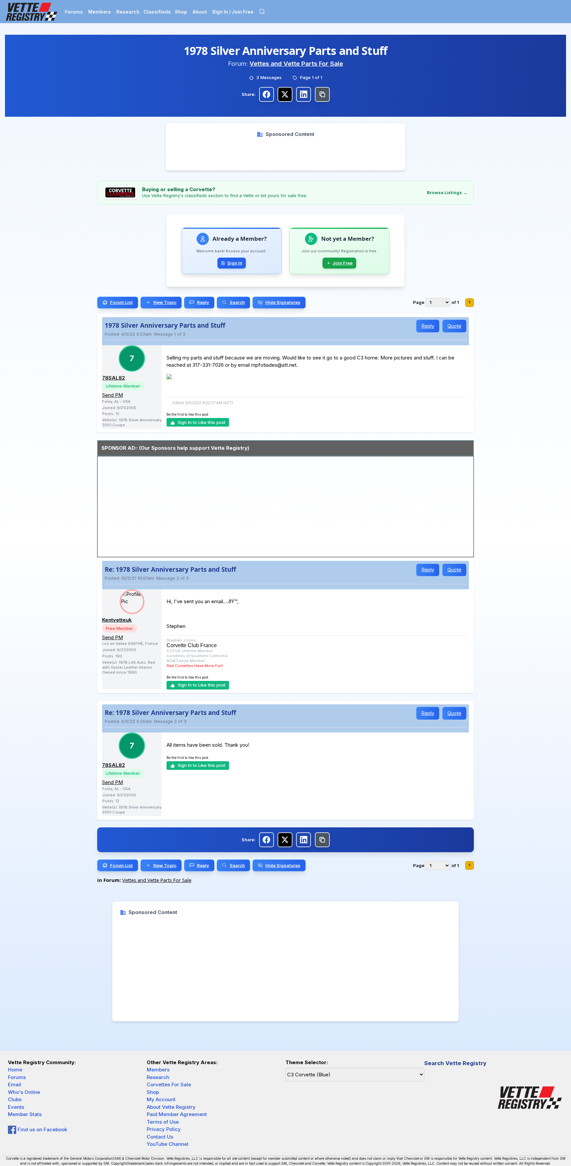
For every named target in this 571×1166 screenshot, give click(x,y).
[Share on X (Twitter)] (285, 94)
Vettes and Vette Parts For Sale (296, 63)
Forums (74, 12)
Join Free (342, 263)
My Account (161, 1099)
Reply (427, 326)
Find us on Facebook (41, 1129)
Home (15, 1069)
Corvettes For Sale (169, 1084)
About (199, 12)
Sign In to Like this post (201, 422)
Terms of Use (163, 1122)
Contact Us (160, 1137)
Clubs (14, 1099)
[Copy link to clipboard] (322, 94)
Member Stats (25, 1114)
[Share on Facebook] (266, 94)
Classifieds (157, 12)
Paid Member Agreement (177, 1114)
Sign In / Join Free (232, 12)
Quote (454, 326)
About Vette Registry (171, 1107)
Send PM (112, 395)
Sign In (234, 263)
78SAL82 (113, 378)
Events (16, 1107)
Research (127, 12)
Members (99, 12)
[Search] (262, 11)
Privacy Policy (164, 1129)
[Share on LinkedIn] (303, 94)
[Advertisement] (285, 153)
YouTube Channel (167, 1144)
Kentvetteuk (117, 620)
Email (14, 1084)
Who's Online (24, 1092)
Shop (181, 12)
